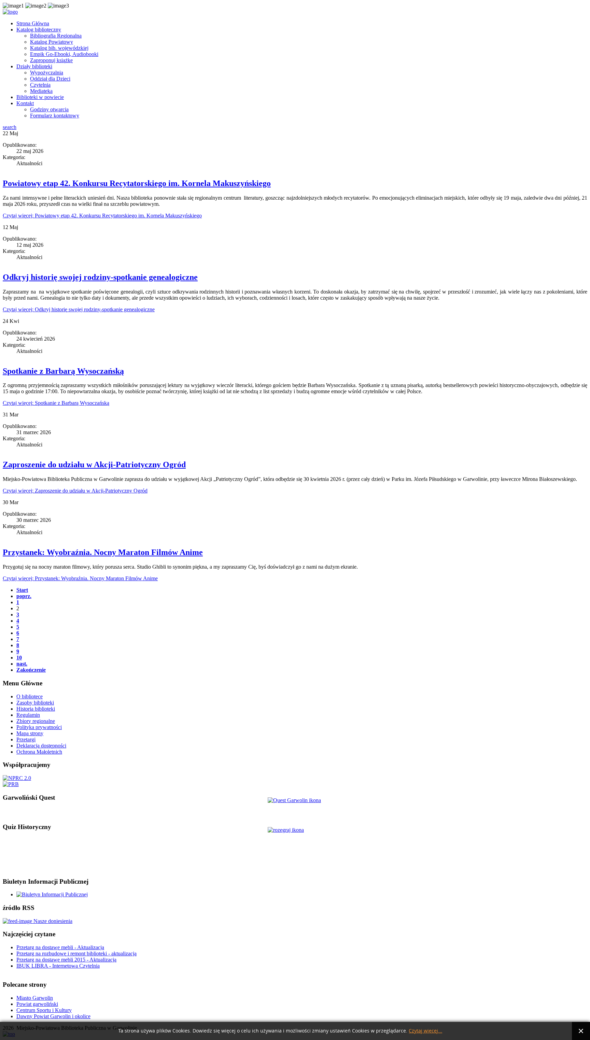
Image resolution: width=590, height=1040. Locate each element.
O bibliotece (29, 696)
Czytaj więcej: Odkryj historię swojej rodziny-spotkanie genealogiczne (79, 309)
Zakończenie (31, 670)
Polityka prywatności (39, 727)
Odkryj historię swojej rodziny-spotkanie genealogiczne (100, 277)
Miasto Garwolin (34, 998)
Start (22, 590)
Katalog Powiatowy (51, 42)
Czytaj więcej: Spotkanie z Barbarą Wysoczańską (56, 403)
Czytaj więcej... (425, 1031)
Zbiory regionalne (35, 721)
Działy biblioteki (34, 66)
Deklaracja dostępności (41, 746)
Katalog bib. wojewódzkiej (59, 48)
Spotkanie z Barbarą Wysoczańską (63, 371)
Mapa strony (29, 733)
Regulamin (28, 715)
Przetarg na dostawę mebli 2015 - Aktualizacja (66, 960)
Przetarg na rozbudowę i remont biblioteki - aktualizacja (76, 953)
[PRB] (11, 784)
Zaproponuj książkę (51, 60)
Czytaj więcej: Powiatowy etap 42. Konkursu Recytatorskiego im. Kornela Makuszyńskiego (102, 215)
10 (19, 657)
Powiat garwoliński (37, 1004)
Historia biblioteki (35, 709)
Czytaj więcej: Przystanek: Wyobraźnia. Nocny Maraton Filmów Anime (80, 578)
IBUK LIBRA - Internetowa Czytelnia (58, 966)
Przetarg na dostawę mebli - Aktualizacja (60, 947)
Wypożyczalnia (46, 72)
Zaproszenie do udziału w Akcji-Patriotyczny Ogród (94, 464)
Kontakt (25, 103)
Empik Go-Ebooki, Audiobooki (64, 54)
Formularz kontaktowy (54, 115)
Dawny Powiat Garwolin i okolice (53, 1016)
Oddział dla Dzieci (50, 79)
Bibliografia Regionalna (56, 36)
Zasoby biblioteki (35, 703)
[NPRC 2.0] (17, 778)
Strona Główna (32, 23)
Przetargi (26, 739)
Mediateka (41, 91)
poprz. (23, 596)
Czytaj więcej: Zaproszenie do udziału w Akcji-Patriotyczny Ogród (75, 491)
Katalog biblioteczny (38, 29)
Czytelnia (40, 85)
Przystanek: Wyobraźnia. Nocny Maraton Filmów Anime (103, 552)
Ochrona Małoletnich (39, 752)
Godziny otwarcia (49, 109)
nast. (21, 664)
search (9, 127)
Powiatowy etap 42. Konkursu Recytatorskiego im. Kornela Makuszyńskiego (137, 183)
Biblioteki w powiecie (40, 97)
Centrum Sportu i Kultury (44, 1010)
